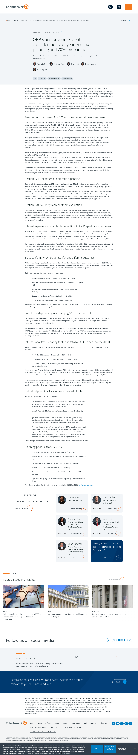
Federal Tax (42, 78)
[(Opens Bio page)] (96, 500)
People (56, 723)
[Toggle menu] (128, 7)
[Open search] (119, 6)
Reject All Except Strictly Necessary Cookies (109, 749)
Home (16, 20)
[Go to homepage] (16, 723)
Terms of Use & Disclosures (38, 727)
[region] (69, 749)
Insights (24, 20)
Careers (65, 723)
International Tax (67, 78)
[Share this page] (61, 32)
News (40, 723)
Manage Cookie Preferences (122, 748)
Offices (48, 723)
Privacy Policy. (66, 753)
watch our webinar (85, 485)
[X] (114, 640)
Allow (96, 749)
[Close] (135, 749)
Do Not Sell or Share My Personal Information (43, 732)
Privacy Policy (55, 727)
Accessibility (68, 727)
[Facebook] (122, 723)
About (32, 723)
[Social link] (113, 723)
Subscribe (103, 723)
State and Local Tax (54, 78)
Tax (35, 78)
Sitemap (79, 727)
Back (8, 20)
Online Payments (90, 723)
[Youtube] (119, 640)
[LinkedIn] (109, 640)
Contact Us (76, 723)
